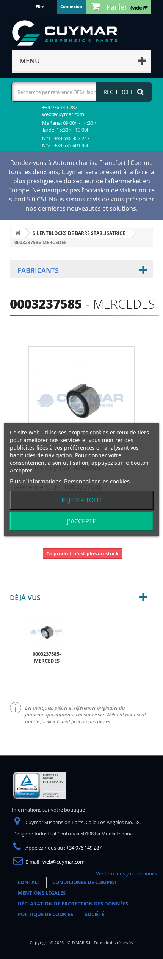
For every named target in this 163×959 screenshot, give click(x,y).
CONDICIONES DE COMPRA (84, 882)
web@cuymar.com (63, 861)
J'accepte (81, 521)
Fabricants (38, 270)
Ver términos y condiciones (126, 873)
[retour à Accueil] (18, 233)
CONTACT (29, 882)
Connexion (71, 6)
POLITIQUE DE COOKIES (45, 914)
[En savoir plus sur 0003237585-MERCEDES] (46, 631)
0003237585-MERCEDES (47, 657)
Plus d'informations (35, 481)
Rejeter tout (81, 500)
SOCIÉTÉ (94, 914)
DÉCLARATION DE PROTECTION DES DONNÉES (73, 903)
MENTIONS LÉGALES (42, 892)
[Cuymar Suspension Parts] (68, 33)
